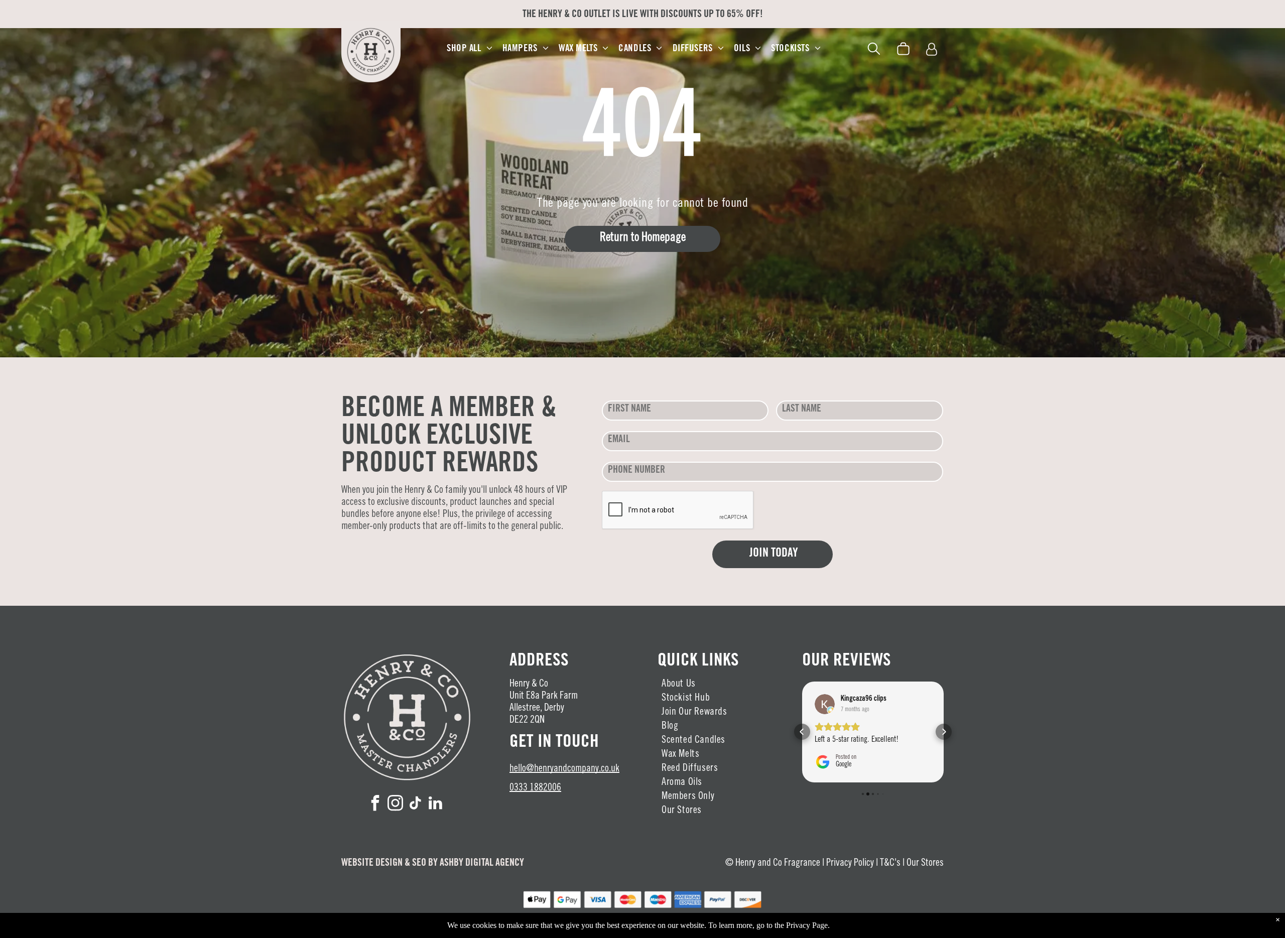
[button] (802, 732)
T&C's (890, 864)
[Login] (931, 50)
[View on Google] (825, 704)
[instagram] (396, 804)
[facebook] (375, 804)
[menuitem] (469, 49)
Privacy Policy (850, 864)
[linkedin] (436, 804)
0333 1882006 (535, 788)
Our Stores (925, 864)
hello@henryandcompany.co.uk (564, 769)
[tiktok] (416, 804)
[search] (873, 50)
